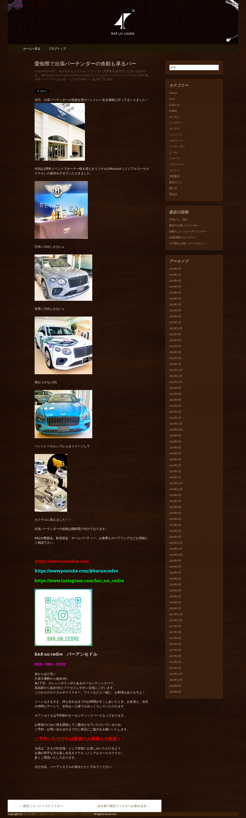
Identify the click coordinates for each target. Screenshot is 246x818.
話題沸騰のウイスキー (182, 237)
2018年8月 (175, 566)
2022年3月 (175, 352)
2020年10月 (176, 429)
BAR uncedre (57, 75)
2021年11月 (176, 376)
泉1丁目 (101, 79)
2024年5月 (175, 286)
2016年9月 (175, 685)
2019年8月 (175, 495)
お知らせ (67, 71)
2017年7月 (175, 632)
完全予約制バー (81, 79)
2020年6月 (175, 447)
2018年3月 (175, 596)
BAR (46, 75)
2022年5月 (175, 346)
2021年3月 (175, 405)
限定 (110, 79)
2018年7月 (175, 572)
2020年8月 (175, 441)
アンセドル (96, 75)
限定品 (173, 194)
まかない (174, 116)
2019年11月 (176, 489)
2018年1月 (175, 608)
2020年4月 (175, 459)
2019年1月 (175, 537)
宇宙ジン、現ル (178, 219)
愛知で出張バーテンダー (184, 225)
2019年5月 (175, 513)
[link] (62, 561)
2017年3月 (175, 656)
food (172, 99)
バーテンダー (94, 71)
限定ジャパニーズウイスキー (41, 806)
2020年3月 (175, 465)
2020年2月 (175, 471)
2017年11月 (176, 614)
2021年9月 (175, 388)
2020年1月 (175, 477)
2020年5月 (175, 453)
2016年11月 (176, 680)
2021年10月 (176, 382)
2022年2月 (175, 358)
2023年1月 (175, 322)
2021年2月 (175, 411)
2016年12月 (176, 674)
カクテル (79, 71)
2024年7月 (175, 274)
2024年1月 (175, 304)
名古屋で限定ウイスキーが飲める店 (123, 806)
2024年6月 (175, 280)
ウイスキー (176, 122)
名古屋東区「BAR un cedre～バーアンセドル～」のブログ (57, 814)
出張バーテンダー (45, 79)
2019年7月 (175, 501)
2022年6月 (175, 340)
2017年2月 (175, 662)
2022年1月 (175, 364)
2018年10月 (176, 554)
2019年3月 (175, 525)
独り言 (135, 71)
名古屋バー (64, 79)
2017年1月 (175, 668)
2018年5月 (175, 584)
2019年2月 (175, 531)
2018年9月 (175, 560)
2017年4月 (175, 650)
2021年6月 (175, 400)
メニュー (174, 170)
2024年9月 (175, 268)
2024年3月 (175, 298)
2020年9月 (175, 435)
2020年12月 (176, 423)
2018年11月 (176, 548)
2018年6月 (175, 578)
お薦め (173, 110)
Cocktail (83, 75)
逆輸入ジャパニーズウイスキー (188, 231)
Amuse (173, 93)
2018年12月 (176, 543)
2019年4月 (175, 519)
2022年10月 (176, 328)
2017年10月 (176, 620)
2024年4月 (175, 292)
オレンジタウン (114, 75)
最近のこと (122, 71)
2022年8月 (175, 334)
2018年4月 (175, 590)
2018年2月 (175, 602)
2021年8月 (175, 394)
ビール (173, 152)
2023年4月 (175, 316)
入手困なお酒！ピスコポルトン (188, 243)
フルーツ (174, 158)
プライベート (177, 164)
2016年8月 (175, 691)
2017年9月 (175, 626)
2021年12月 (176, 370)
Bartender (72, 75)
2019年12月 (176, 483)
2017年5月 (175, 644)
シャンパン (176, 134)
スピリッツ (176, 140)
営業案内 (109, 71)
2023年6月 (175, 310)
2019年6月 (175, 507)
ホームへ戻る (31, 48)
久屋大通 (142, 75)
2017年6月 (175, 638)
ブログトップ (57, 48)
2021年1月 (175, 417)
